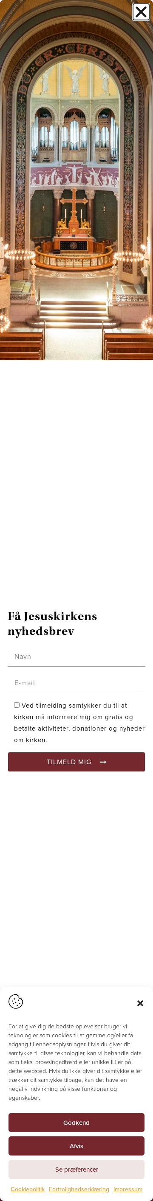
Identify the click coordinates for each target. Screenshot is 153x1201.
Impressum (127, 1189)
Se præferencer (76, 1169)
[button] (140, 1003)
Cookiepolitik (28, 1189)
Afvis (76, 1146)
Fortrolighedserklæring (79, 1189)
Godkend (76, 1122)
